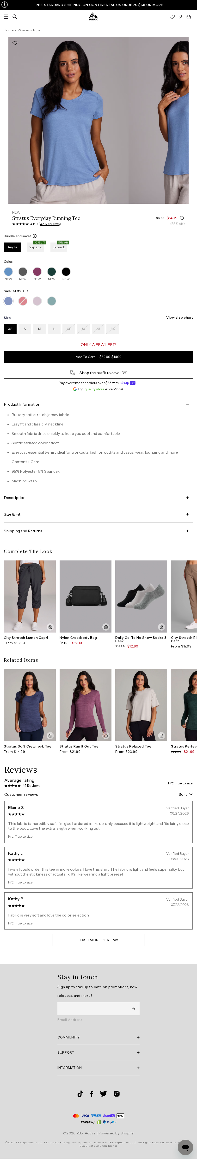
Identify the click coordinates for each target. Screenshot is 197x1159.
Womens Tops (29, 30)
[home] (93, 16)
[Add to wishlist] (14, 43)
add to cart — (99, 357)
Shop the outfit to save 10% (103, 372)
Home (9, 30)
